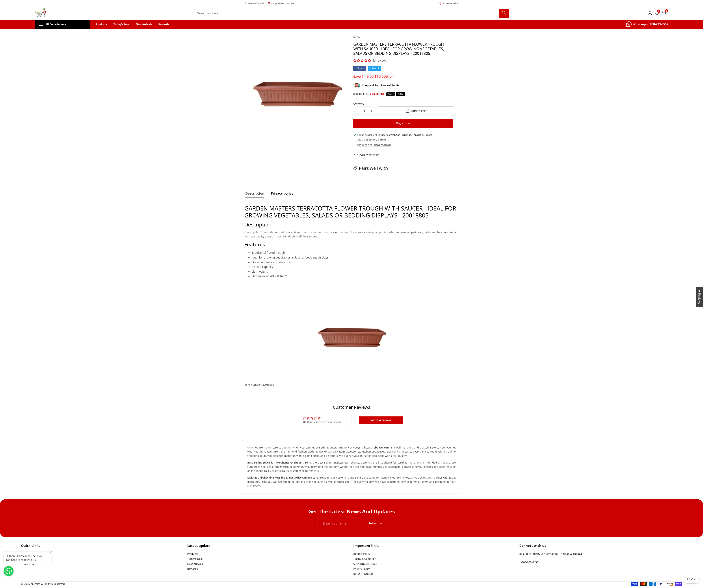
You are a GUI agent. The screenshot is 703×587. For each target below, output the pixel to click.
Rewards (163, 24)
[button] (362, 60)
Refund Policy (361, 553)
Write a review (381, 420)
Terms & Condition (364, 558)
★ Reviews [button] (700, 297)
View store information (374, 145)
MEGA (356, 37)
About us (26, 553)
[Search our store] (504, 13)
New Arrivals (144, 24)
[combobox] (351, 13)
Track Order (28, 564)
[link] (647, 24)
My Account (28, 558)
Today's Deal (121, 24)
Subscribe (375, 523)
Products (101, 24)
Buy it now (403, 123)
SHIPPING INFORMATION (368, 564)
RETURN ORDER (363, 573)
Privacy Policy (361, 569)
